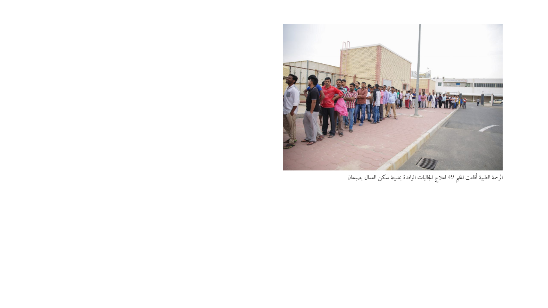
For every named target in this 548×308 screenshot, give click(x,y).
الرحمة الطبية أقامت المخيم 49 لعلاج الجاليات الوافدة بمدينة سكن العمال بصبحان (425, 177)
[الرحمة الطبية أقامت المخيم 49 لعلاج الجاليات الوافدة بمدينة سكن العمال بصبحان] (393, 97)
